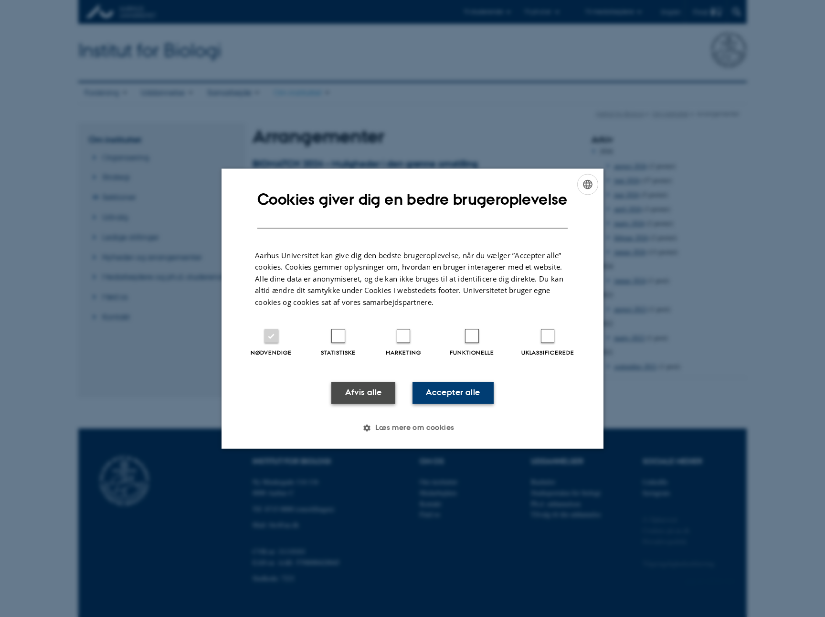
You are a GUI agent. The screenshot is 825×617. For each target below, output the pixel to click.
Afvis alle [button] (363, 392)
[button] (412, 427)
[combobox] (587, 184)
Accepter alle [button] (453, 392)
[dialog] (412, 308)
